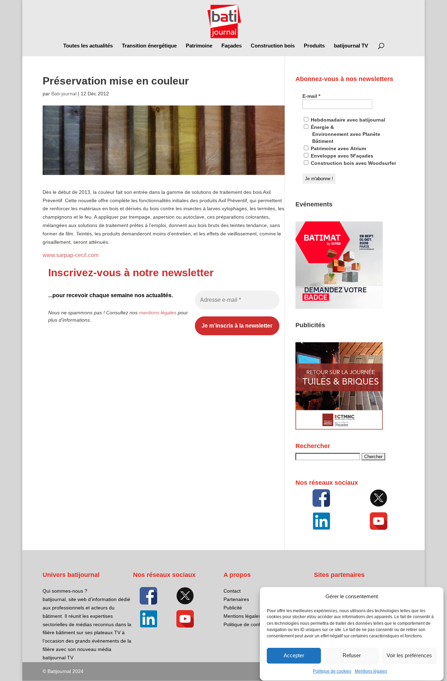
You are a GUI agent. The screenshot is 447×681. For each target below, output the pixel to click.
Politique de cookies (332, 671)
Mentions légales (371, 671)
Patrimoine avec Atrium (337, 148)
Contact (232, 591)
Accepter (294, 656)
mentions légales (157, 312)
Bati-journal (63, 93)
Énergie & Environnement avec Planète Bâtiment (344, 134)
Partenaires (236, 599)
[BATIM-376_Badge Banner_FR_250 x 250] (339, 307)
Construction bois (273, 46)
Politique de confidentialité (252, 624)
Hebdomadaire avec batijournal (347, 120)
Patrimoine (199, 46)
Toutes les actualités (88, 46)
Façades (231, 46)
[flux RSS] (321, 498)
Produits (314, 46)
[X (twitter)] (378, 498)
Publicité (233, 607)
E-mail (311, 96)
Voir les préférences (409, 656)
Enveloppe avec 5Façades (341, 156)
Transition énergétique (149, 46)
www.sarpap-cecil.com (70, 255)
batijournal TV (351, 46)
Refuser (352, 656)
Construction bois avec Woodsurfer (352, 163)
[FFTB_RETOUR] (339, 428)
